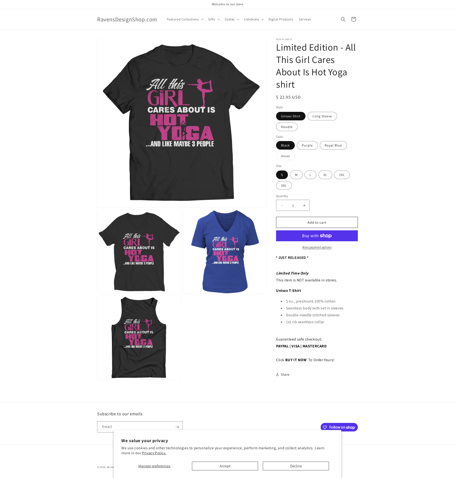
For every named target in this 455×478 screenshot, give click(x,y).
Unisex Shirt (290, 116)
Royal (288, 157)
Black (285, 145)
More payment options (317, 247)
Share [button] (285, 374)
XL (325, 175)
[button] (184, 19)
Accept (225, 466)
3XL (284, 185)
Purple (307, 145)
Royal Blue (333, 145)
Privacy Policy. (154, 452)
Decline (296, 466)
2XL (342, 175)
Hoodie (287, 127)
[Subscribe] (177, 427)
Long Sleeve (322, 116)
